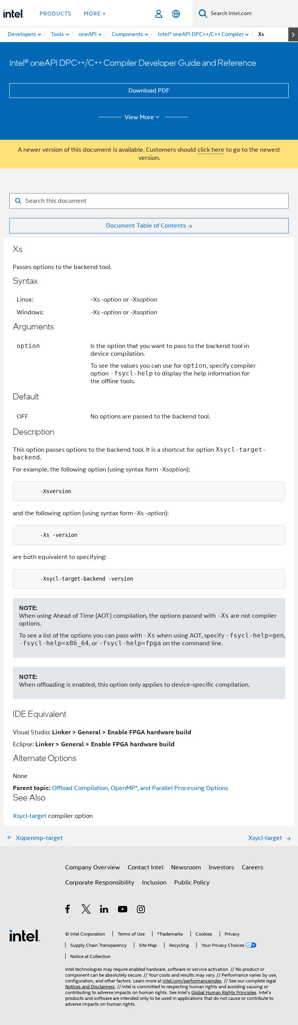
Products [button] (55, 13)
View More (139, 117)
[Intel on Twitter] (86, 910)
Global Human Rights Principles (223, 992)
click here (211, 150)
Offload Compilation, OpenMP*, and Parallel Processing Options (140, 788)
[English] (176, 13)
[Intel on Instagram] (141, 910)
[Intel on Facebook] (68, 910)
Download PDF (149, 90)
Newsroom (186, 867)
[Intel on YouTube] (123, 910)
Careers (252, 867)
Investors (221, 867)
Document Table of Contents (146, 226)
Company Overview (92, 867)
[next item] (293, 34)
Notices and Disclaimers (90, 986)
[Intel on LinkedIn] (105, 910)
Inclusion (154, 882)
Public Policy (192, 882)
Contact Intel (145, 867)
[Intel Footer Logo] (24, 935)
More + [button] (95, 13)
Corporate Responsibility (99, 882)
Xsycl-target (30, 816)
